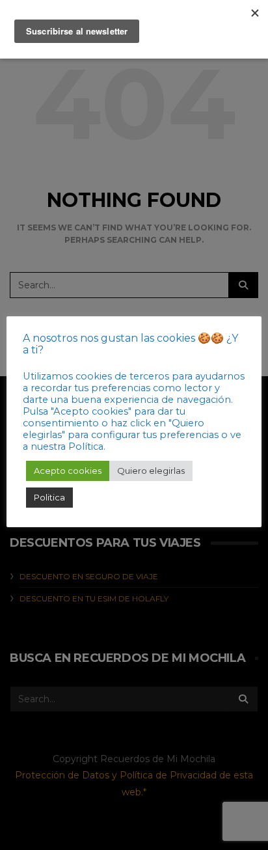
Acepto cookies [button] (67, 470)
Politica (49, 497)
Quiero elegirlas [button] (151, 470)
